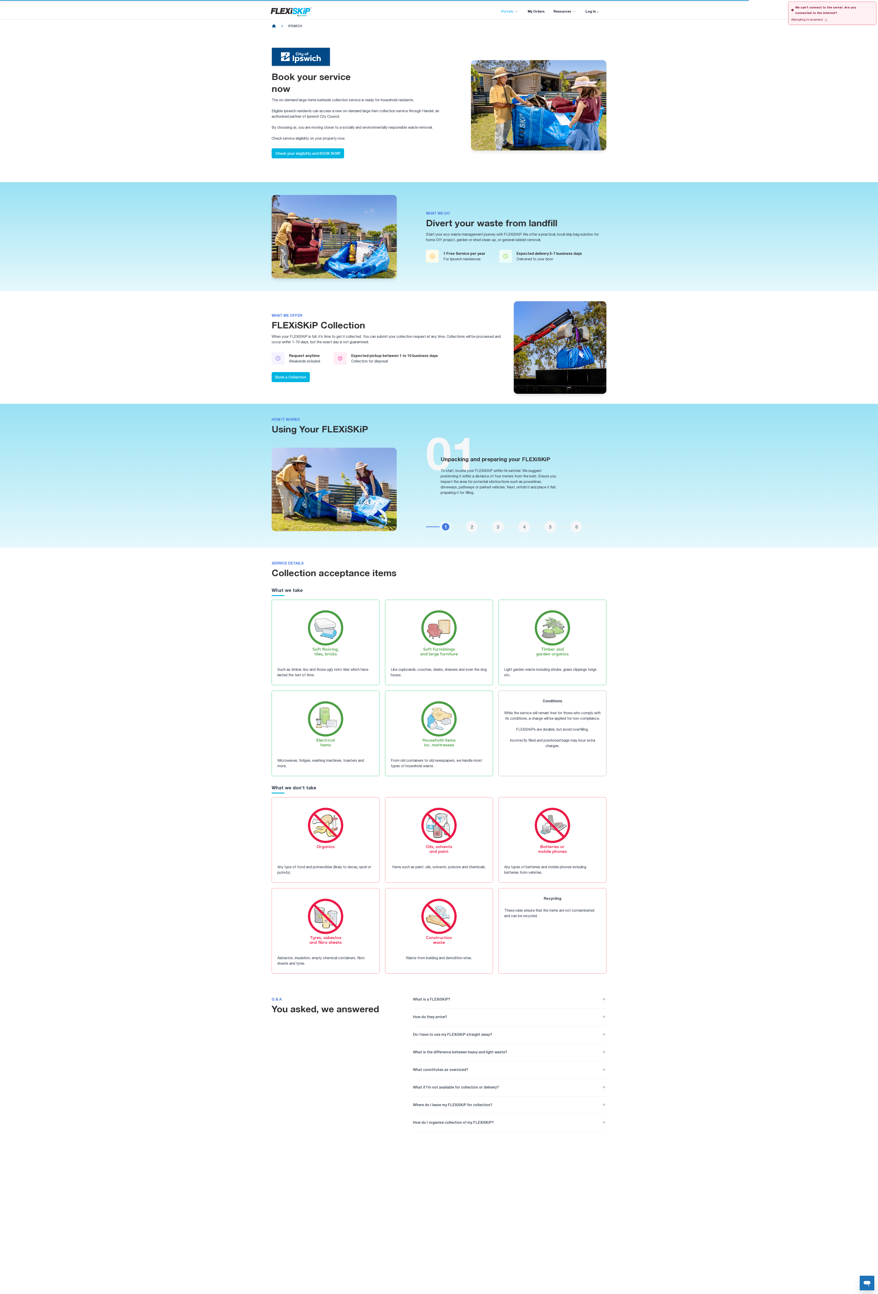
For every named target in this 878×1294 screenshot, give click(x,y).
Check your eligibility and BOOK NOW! (307, 153)
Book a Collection (290, 377)
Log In (592, 11)
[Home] (274, 26)
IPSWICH (295, 26)
